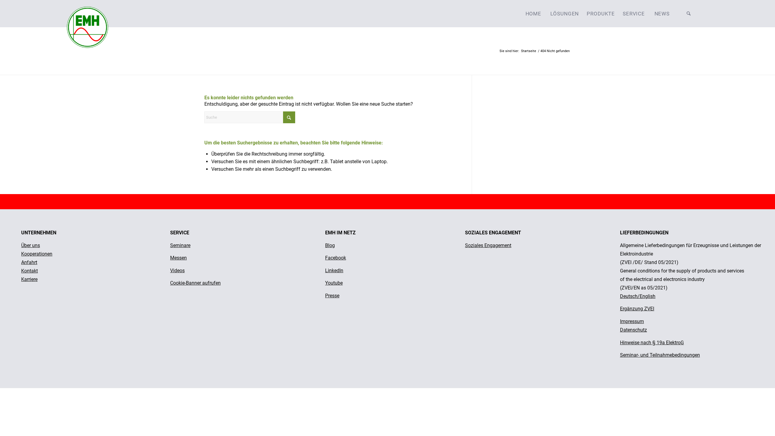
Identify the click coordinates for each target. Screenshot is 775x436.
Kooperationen (36, 254)
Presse (332, 296)
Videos (177, 270)
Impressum (632, 321)
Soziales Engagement (488, 245)
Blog (330, 245)
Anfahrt (29, 262)
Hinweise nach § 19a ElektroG (652, 342)
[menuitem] (533, 13)
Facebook (335, 258)
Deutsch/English (637, 296)
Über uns (30, 245)
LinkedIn (334, 270)
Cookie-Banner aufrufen (195, 283)
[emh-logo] (87, 13)
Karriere (29, 279)
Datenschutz (633, 330)
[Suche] (688, 13)
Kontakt (29, 271)
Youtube (334, 283)
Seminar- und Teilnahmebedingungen (660, 355)
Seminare (180, 245)
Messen (178, 258)
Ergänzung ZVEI (637, 309)
